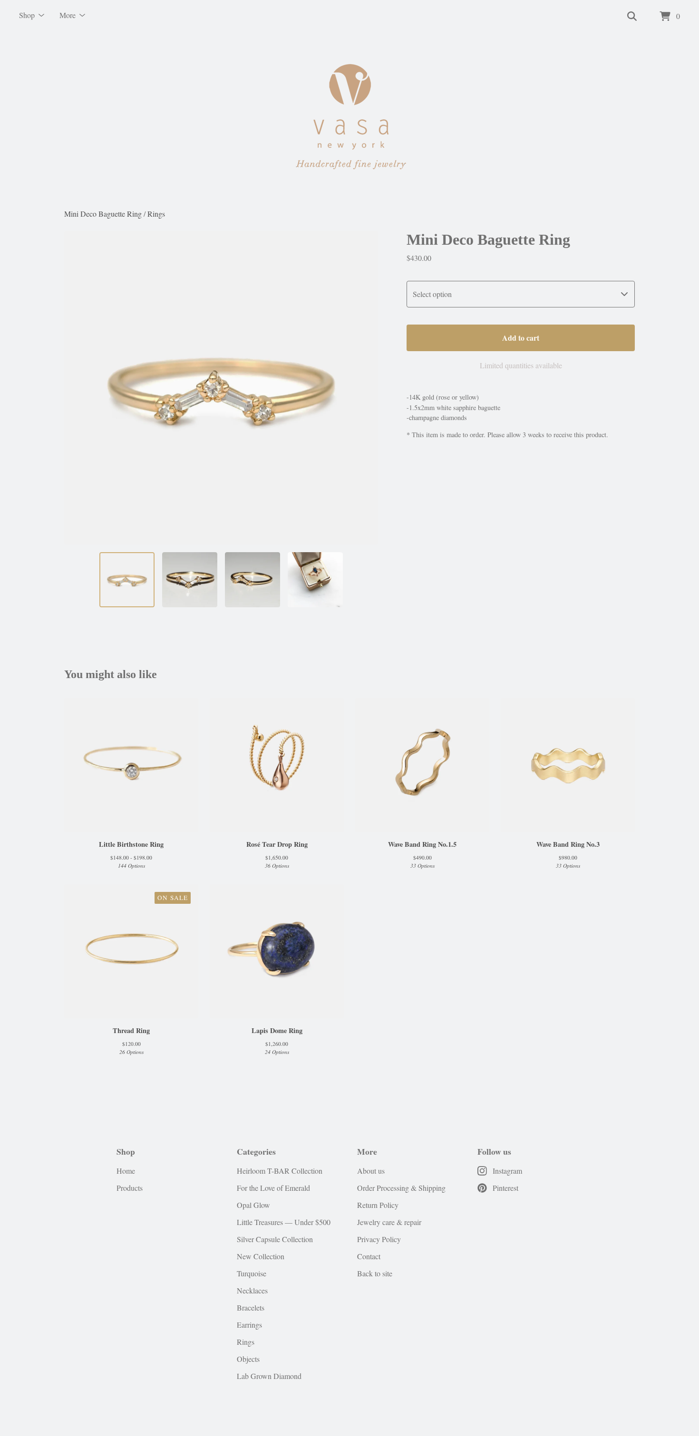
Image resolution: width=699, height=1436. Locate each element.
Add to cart (520, 337)
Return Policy (377, 1205)
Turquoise (251, 1273)
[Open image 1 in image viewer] (221, 388)
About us (371, 1171)
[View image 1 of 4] (127, 579)
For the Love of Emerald (273, 1188)
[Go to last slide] (77, 387)
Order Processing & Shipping (401, 1188)
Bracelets (250, 1307)
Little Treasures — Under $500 (283, 1222)
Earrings (249, 1325)
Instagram (507, 1171)
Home (125, 1171)
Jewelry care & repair (389, 1222)
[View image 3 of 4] (252, 579)
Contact (368, 1256)
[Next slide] (364, 387)
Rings (156, 214)
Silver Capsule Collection (275, 1239)
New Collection (260, 1256)
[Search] (632, 17)
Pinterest (505, 1188)
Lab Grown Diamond (269, 1376)
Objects (248, 1359)
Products (129, 1188)
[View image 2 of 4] (189, 579)
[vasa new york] (349, 121)
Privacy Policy (379, 1239)
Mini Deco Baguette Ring (103, 214)
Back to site (374, 1273)
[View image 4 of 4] (315, 579)
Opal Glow (253, 1205)
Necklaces (252, 1290)
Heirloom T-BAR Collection (279, 1171)
